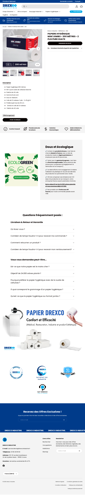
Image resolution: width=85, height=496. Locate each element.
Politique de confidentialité (75, 485)
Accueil (4, 26)
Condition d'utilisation (60, 485)
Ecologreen (13, 15)
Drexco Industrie (52, 31)
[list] (22, 48)
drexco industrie (11, 481)
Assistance (46, 448)
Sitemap (45, 452)
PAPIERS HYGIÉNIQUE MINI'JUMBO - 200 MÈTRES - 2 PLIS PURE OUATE (18, 26)
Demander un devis (66, 1)
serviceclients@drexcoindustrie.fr (19, 449)
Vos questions (47, 445)
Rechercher (46, 442)
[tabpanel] (22, 97)
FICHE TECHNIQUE (15, 120)
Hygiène (5, 15)
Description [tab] (7, 83)
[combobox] (45, 6)
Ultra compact (22, 12)
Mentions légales (60, 481)
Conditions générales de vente (74, 481)
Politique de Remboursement (75, 488)
